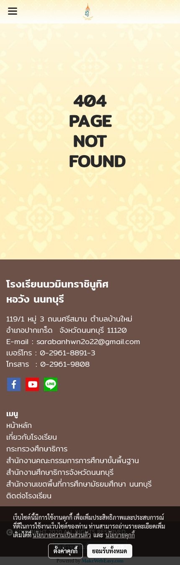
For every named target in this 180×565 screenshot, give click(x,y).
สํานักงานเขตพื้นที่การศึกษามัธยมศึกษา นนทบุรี (79, 484)
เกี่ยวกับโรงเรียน (31, 437)
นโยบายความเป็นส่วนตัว (62, 535)
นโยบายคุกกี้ (120, 535)
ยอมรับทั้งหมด (109, 551)
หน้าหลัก (19, 425)
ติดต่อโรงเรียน (28, 496)
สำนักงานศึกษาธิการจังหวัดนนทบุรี (59, 472)
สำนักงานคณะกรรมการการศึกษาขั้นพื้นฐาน (72, 460)
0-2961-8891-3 (67, 353)
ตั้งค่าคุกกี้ (65, 551)
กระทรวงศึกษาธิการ (36, 449)
